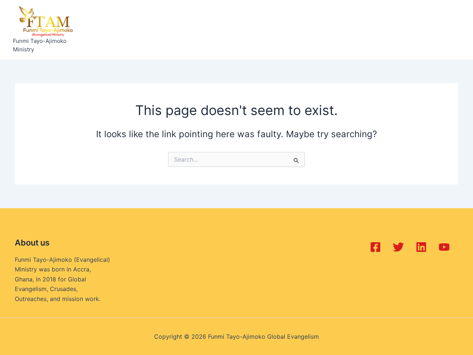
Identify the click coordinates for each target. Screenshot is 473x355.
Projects (240, 30)
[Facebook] (375, 247)
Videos (332, 30)
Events (207, 30)
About (135, 30)
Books (272, 30)
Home (107, 30)
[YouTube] (444, 247)
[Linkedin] (421, 247)
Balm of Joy (171, 30)
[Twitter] (398, 247)
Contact (365, 30)
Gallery (302, 30)
